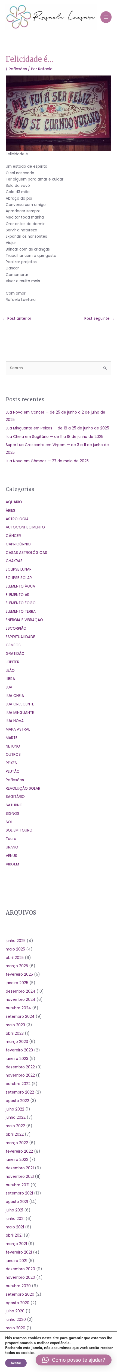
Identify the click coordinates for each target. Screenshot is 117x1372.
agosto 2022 (17, 1100)
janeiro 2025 (17, 983)
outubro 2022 (18, 1083)
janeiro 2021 (16, 1260)
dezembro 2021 (20, 1168)
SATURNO (14, 805)
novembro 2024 (20, 999)
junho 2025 (16, 940)
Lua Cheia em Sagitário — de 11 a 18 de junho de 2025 (54, 436)
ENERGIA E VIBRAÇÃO (24, 620)
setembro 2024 (20, 1016)
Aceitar (16, 1363)
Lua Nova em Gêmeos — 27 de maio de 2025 (47, 461)
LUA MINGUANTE (20, 712)
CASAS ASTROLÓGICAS (26, 552)
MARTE (11, 737)
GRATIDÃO (15, 653)
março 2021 (16, 1243)
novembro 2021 (20, 1176)
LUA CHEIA (15, 695)
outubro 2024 (18, 1008)
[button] (74, 1359)
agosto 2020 (17, 1303)
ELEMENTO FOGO (21, 603)
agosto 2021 (17, 1201)
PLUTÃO (13, 771)
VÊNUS (11, 855)
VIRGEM (12, 864)
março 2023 (17, 1041)
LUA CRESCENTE (20, 704)
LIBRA (10, 678)
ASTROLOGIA (17, 519)
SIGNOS (12, 813)
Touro (11, 838)
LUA (9, 687)
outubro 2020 (18, 1286)
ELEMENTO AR (17, 594)
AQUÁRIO (14, 502)
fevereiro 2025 (19, 974)
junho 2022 (16, 1117)
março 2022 (17, 1143)
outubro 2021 (17, 1185)
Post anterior (16, 318)
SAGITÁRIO (15, 796)
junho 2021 (15, 1218)
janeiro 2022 (17, 1159)
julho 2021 (14, 1210)
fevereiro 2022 (19, 1151)
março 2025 (17, 966)
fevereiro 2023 (19, 1050)
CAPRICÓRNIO (18, 544)
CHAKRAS (14, 560)
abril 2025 (15, 957)
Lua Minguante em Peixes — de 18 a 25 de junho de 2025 (57, 428)
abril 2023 (15, 1033)
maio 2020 (15, 1328)
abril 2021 (14, 1235)
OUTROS (13, 754)
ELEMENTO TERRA (21, 611)
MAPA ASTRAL (18, 729)
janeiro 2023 (17, 1058)
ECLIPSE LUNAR (19, 569)
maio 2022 (15, 1126)
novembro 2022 (20, 1075)
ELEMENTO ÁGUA (20, 586)
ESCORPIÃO (16, 628)
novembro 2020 (20, 1277)
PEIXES (11, 763)
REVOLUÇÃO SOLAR (23, 788)
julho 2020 (15, 1311)
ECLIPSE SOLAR (19, 577)
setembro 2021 (19, 1193)
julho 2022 (15, 1109)
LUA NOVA (15, 720)
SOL (9, 822)
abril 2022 (15, 1134)
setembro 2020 (20, 1294)
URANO (12, 847)
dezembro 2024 (20, 991)
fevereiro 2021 (19, 1252)
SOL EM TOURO (19, 830)
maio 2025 (15, 949)
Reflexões (18, 69)
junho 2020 (16, 1319)
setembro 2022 (20, 1092)
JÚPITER (12, 662)
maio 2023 (15, 1025)
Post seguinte (99, 318)
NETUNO (13, 746)
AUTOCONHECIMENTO (25, 527)
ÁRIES (10, 510)
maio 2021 (15, 1227)
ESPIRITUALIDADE (20, 637)
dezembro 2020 (20, 1269)
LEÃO (10, 670)
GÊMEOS (13, 645)
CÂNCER (13, 535)
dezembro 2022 (20, 1067)
